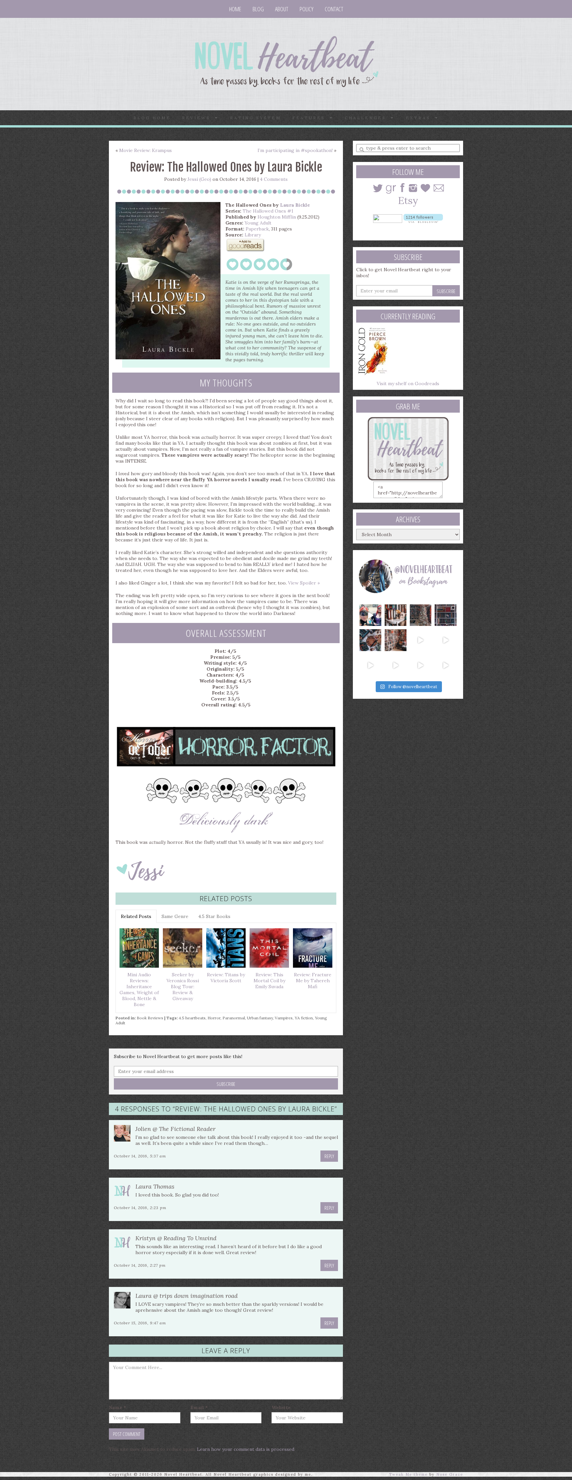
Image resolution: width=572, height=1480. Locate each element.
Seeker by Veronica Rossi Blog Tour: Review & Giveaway (183, 986)
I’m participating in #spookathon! (295, 150)
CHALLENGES (368, 117)
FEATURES (311, 117)
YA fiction (304, 1017)
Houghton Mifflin (277, 217)
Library (253, 235)
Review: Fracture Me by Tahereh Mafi (312, 981)
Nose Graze (449, 1474)
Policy (306, 9)
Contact (334, 9)
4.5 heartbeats (192, 1017)
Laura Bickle (295, 205)
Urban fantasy (260, 1017)
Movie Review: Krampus (145, 150)
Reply (329, 1156)
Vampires (284, 1017)
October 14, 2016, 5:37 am (140, 1155)
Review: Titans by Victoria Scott (226, 978)
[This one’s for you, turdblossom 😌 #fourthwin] (445, 640)
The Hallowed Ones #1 (268, 211)
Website (281, 1407)
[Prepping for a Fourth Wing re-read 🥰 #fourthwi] (370, 665)
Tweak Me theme (408, 1474)
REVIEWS (198, 117)
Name (117, 1407)
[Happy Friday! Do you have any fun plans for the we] (445, 615)
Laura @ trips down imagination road (186, 1296)
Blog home (152, 117)
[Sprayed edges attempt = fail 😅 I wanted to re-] (395, 665)
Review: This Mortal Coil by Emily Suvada (269, 981)
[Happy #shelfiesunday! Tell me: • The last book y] (395, 640)
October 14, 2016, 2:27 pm (140, 1265)
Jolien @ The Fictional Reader (175, 1129)
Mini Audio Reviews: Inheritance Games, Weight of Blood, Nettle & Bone (139, 989)
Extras (420, 117)
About (281, 9)
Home (235, 9)
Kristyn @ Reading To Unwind (175, 1238)
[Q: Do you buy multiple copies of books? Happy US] (395, 615)
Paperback (257, 229)
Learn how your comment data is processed (245, 1449)
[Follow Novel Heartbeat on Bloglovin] (423, 218)
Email (199, 1407)
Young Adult (258, 223)
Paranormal (233, 1017)
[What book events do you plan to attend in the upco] (370, 640)
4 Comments (274, 179)
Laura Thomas (154, 1186)
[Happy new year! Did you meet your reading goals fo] (421, 615)
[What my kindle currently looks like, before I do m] (445, 665)
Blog (258, 9)
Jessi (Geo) (199, 179)
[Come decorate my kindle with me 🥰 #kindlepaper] (421, 665)
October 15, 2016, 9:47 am (140, 1322)
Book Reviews (150, 1017)
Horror (214, 1017)
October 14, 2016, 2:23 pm (140, 1207)
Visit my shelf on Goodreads (408, 383)
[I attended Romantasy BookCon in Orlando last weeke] (370, 615)
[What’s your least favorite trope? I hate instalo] (421, 640)
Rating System (255, 117)
